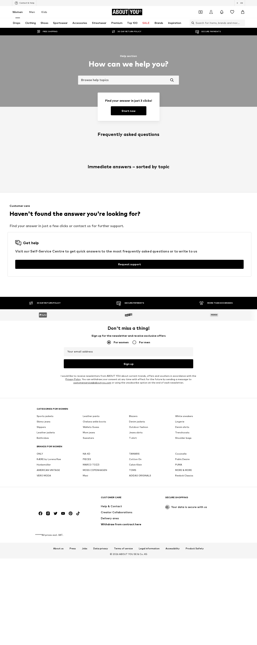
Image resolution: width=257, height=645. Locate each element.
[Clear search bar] (242, 22)
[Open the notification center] (221, 12)
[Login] (211, 12)
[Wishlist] (232, 12)
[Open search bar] (192, 23)
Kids (44, 12)
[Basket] (242, 12)
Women (17, 12)
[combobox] (128, 80)
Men (32, 12)
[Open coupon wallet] (200, 12)
